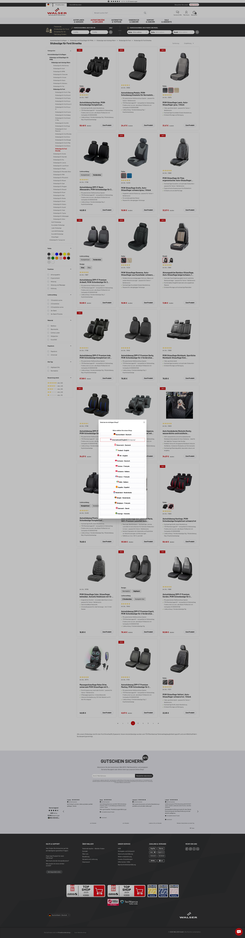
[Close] (144, 422)
